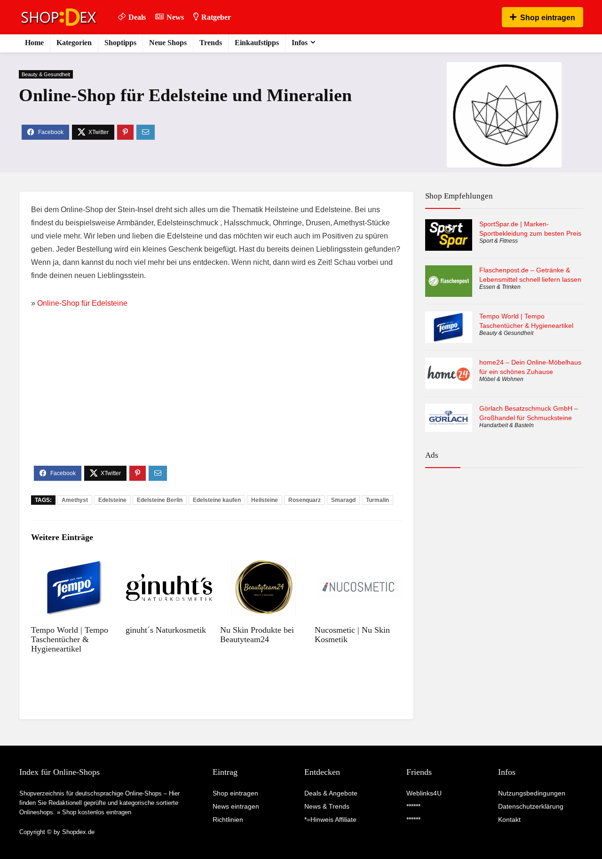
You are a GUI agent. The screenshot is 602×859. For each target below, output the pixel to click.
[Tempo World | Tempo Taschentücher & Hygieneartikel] (74, 565)
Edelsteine (112, 500)
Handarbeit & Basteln (506, 425)
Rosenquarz (304, 500)
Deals (137, 17)
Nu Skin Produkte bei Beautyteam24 (257, 634)
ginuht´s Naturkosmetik (166, 630)
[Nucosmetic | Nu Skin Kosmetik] (358, 565)
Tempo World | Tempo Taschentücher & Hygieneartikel (69, 639)
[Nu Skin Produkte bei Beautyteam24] (263, 565)
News (175, 17)
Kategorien (74, 43)
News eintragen (236, 806)
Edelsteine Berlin (159, 500)
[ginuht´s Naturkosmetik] (169, 565)
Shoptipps (120, 43)
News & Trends (326, 806)
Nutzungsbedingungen (531, 793)
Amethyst (75, 500)
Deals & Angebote (330, 793)
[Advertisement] (216, 395)
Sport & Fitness (498, 241)
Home (34, 43)
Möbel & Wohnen (501, 379)
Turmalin (377, 500)
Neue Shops (168, 43)
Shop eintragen (547, 18)
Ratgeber (216, 17)
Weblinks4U (424, 793)
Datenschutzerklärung (530, 806)
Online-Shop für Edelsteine (82, 303)
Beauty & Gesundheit (46, 74)
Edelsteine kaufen (217, 500)
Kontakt (509, 819)
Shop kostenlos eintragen (96, 812)
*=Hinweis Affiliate (330, 819)
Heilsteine (264, 500)
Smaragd (343, 500)
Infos (300, 43)
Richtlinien (228, 819)
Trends (210, 43)
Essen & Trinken (500, 287)
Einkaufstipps (257, 43)
